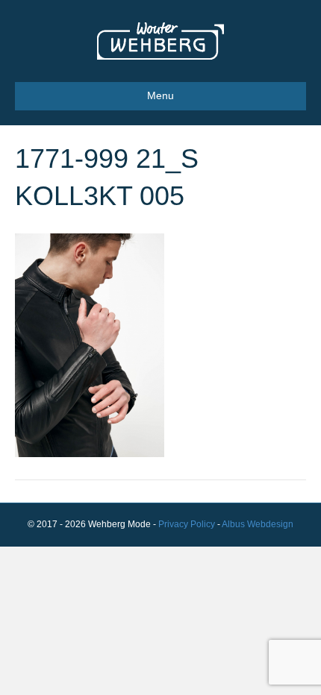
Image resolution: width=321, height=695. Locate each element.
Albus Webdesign (257, 524)
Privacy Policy (186, 524)
